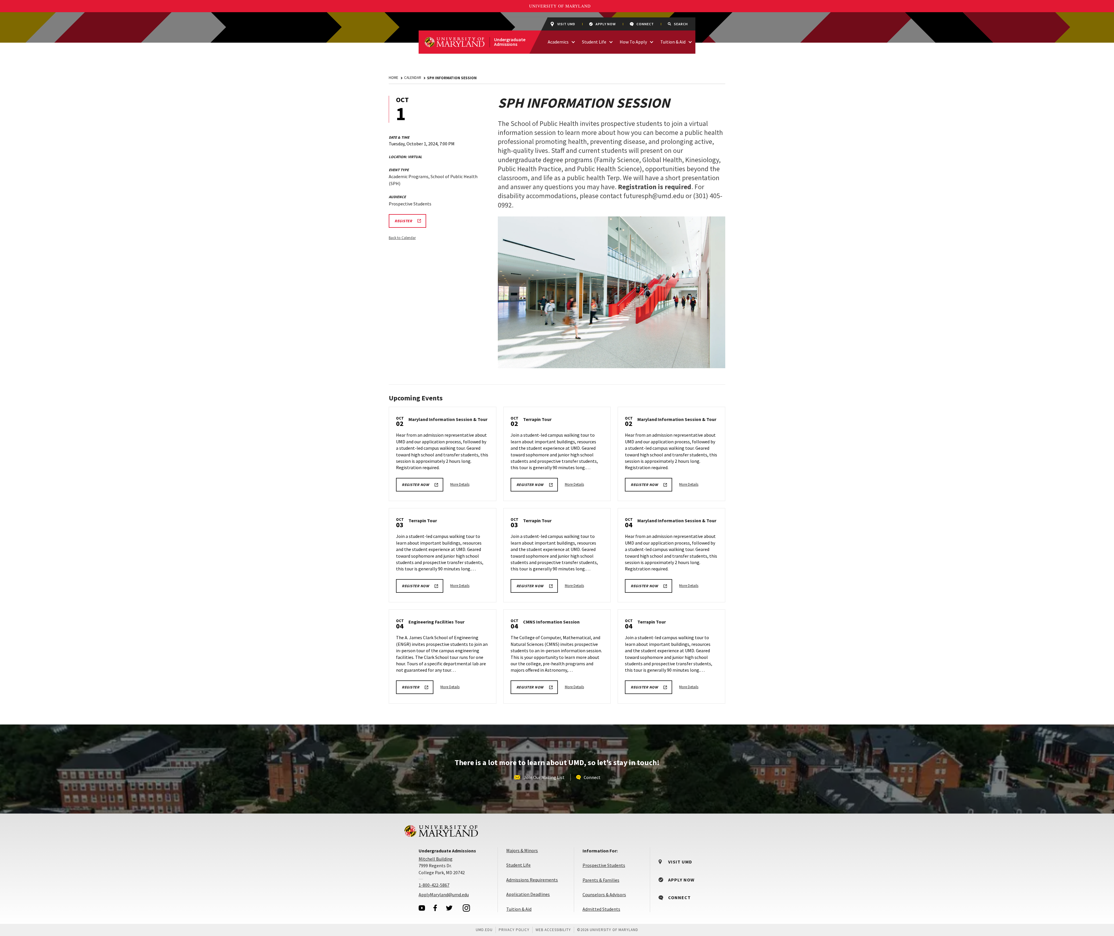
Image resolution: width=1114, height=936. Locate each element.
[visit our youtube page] (422, 908)
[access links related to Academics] (573, 41)
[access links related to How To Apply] (651, 41)
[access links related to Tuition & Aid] (690, 41)
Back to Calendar (402, 237)
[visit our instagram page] (466, 908)
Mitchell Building (436, 859)
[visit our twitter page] (449, 908)
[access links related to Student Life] (611, 41)
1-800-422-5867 (434, 885)
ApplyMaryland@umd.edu (444, 894)
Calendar (412, 77)
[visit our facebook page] (435, 908)
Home (393, 77)
